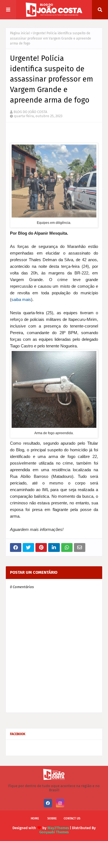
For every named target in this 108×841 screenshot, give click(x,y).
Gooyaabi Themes (54, 832)
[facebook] (48, 803)
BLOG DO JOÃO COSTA (30, 112)
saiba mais (21, 299)
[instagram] (60, 803)
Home (35, 818)
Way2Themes (58, 828)
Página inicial (20, 33)
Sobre (52, 818)
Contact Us (72, 818)
